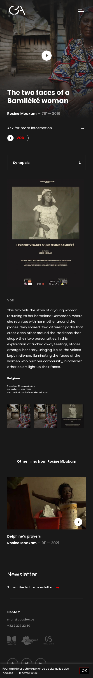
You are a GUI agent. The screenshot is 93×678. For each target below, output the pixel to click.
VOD (10, 300)
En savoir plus (27, 673)
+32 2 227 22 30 (18, 625)
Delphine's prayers (24, 536)
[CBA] (17, 10)
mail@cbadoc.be (20, 619)
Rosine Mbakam (22, 113)
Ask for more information (29, 128)
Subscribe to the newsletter (30, 587)
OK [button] (84, 670)
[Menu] (81, 10)
